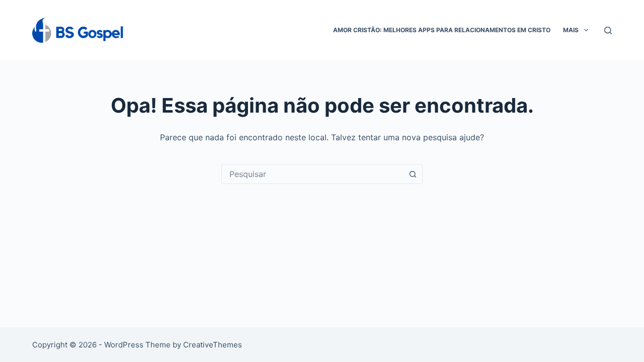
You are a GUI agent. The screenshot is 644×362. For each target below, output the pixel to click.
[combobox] (312, 174)
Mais (571, 30)
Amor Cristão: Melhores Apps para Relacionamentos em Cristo (441, 30)
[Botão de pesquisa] (412, 174)
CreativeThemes (212, 344)
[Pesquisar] (608, 30)
